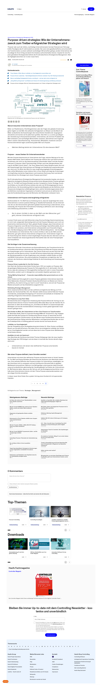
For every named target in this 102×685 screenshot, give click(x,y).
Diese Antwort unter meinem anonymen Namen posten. (24, 484)
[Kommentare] (71, 60)
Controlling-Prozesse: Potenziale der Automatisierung (23, 438)
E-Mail (35, 616)
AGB (54, 622)
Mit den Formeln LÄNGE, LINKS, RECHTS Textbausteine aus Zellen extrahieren (23, 425)
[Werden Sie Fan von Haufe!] (53, 657)
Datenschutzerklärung (57, 624)
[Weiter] (69, 530)
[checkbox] (8, 484)
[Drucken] (68, 60)
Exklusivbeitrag (14, 524)
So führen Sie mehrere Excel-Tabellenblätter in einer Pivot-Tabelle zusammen (23, 400)
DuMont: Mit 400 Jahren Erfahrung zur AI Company (54, 418)
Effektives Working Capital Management (51, 413)
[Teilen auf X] (11, 122)
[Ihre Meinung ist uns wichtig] (5, 681)
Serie (9, 59)
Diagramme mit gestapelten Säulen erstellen (21, 413)
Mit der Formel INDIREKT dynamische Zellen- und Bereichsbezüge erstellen (24, 432)
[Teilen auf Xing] (16, 122)
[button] (91, 9)
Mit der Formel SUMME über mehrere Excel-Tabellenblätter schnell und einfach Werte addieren (23, 407)
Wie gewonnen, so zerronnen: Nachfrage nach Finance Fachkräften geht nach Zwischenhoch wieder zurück (55, 456)
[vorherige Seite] (32, 383)
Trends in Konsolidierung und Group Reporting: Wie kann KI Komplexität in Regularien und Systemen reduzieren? (54, 444)
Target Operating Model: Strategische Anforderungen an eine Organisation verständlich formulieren (23, 449)
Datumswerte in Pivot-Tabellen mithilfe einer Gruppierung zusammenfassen (23, 419)
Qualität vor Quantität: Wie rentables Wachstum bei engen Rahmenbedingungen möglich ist (54, 400)
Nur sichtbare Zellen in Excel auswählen (20, 443)
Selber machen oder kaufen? (48, 450)
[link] (10, 14)
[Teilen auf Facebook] (14, 122)
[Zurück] (65, 530)
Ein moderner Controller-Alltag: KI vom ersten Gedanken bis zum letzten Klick (55, 436)
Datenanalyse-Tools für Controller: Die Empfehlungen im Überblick (54, 430)
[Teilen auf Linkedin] (19, 122)
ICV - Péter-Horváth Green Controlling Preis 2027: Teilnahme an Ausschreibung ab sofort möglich (54, 423)
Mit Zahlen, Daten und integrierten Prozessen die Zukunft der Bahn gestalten (54, 407)
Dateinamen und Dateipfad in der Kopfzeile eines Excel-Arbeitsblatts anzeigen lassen (23, 455)
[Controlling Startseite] (11, 9)
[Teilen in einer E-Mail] (9, 122)
